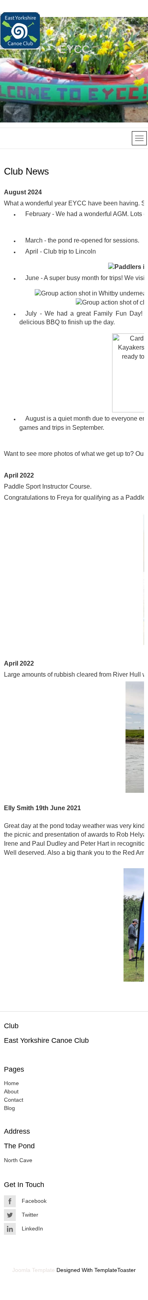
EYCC (74, 49)
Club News (26, 171)
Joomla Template (33, 1270)
